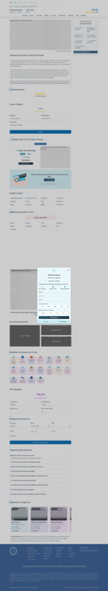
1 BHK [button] (48, 306)
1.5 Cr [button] (57, 313)
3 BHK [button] (61, 306)
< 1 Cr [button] (50, 313)
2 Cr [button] (63, 313)
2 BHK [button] (55, 306)
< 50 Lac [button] (43, 313)
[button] (40, 296)
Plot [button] (42, 306)
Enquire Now (54, 317)
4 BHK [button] (68, 306)
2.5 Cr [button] (69, 313)
